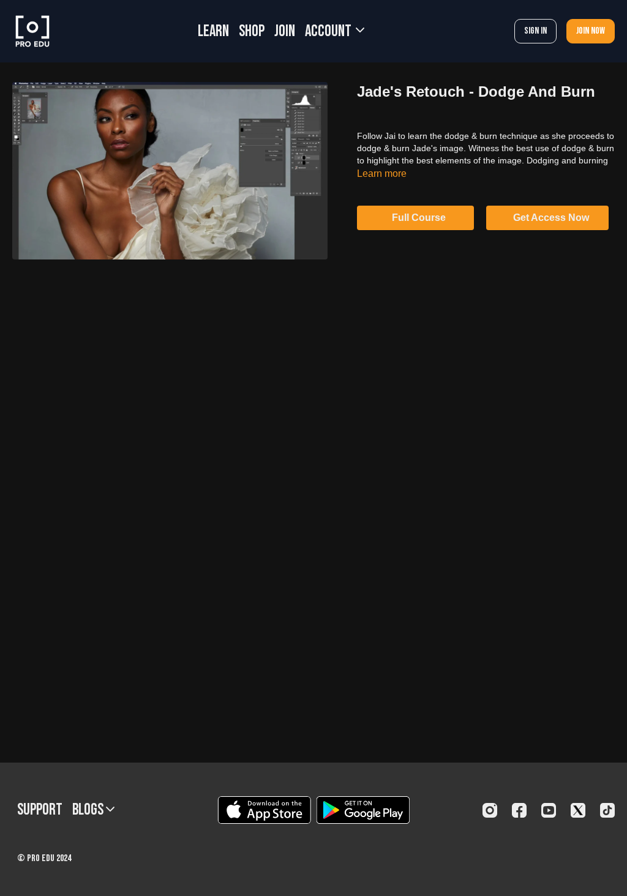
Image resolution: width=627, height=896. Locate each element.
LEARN (213, 31)
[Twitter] (578, 810)
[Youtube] (548, 810)
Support (39, 810)
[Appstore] (264, 810)
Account (329, 31)
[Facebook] (519, 810)
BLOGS (89, 810)
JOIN (284, 31)
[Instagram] (489, 810)
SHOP (252, 31)
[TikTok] (607, 810)
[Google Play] (363, 810)
